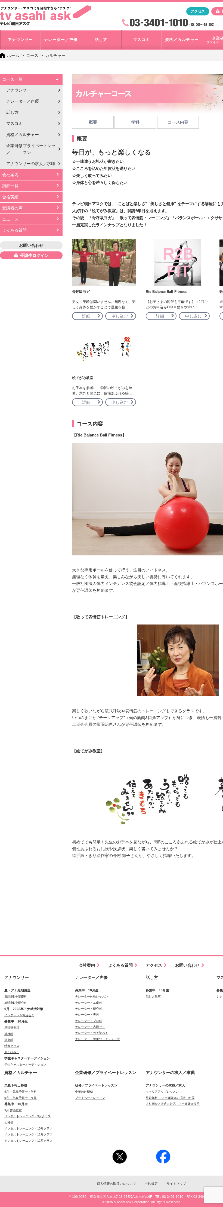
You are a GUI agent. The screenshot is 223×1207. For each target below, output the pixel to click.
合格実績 (10, 197)
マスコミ (14, 123)
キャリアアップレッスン (162, 1091)
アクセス (198, 11)
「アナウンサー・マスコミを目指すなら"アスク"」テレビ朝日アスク (45, 15)
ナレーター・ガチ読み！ (91, 1032)
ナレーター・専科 (87, 1014)
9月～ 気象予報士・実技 (20, 1097)
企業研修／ (30, 149)
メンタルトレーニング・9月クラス (27, 1116)
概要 (93, 122)
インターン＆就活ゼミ (19, 1015)
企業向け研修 (84, 1091)
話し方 (12, 112)
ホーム (13, 55)
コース (32, 55)
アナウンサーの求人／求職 (170, 1072)
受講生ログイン (34, 255)
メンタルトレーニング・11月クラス (28, 1134)
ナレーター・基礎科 (88, 1002)
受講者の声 (12, 208)
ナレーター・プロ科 (88, 1020)
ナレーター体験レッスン (91, 996)
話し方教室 (153, 996)
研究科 (8, 1039)
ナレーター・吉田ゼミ (90, 1026)
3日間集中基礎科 (15, 996)
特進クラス (11, 1045)
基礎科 (8, 1034)
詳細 (86, 316)
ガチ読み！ (11, 1052)
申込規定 (151, 1184)
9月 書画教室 (13, 1110)
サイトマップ (176, 1184)
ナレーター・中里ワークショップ (97, 1039)
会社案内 (10, 174)
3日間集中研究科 (15, 1002)
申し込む (120, 316)
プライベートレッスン (90, 1097)
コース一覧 (12, 79)
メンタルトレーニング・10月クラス (28, 1128)
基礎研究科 (11, 1027)
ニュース (10, 219)
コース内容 (178, 122)
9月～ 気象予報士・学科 (20, 1091)
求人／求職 (30, 163)
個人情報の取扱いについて (116, 1184)
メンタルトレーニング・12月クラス (28, 1140)
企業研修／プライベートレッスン (105, 1072)
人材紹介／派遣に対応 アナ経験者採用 (173, 1103)
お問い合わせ (31, 245)
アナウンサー (18, 90)
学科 (135, 122)
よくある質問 (14, 230)
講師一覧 (10, 185)
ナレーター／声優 (22, 101)
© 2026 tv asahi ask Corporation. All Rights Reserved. (141, 1202)
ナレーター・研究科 (88, 1008)
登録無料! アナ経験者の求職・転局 (170, 1097)
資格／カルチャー (22, 134)
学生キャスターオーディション (25, 1064)
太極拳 (8, 1122)
